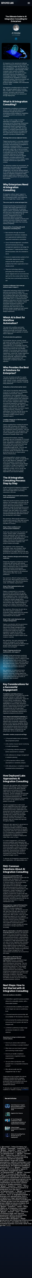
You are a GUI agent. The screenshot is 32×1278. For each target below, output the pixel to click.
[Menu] (29, 3)
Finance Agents (21, 1243)
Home (3, 1243)
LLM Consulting (6, 1273)
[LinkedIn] (18, 1234)
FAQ (3, 1255)
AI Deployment (6, 1270)
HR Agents (20, 1249)
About (3, 1249)
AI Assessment (6, 1264)
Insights (4, 1246)
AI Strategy (5, 1267)
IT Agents (20, 1246)
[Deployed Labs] (8, 1231)
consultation (25, 1089)
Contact (4, 1252)
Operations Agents (22, 1252)
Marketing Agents (22, 1255)
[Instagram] (22, 1234)
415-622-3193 (20, 1231)
